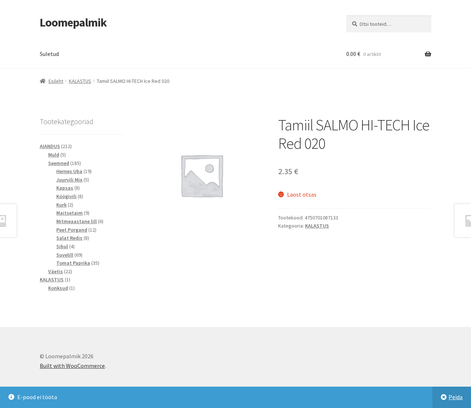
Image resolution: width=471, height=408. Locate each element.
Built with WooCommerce (72, 365)
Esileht (56, 81)
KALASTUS (80, 81)
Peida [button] (456, 397)
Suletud (49, 53)
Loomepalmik (73, 22)
